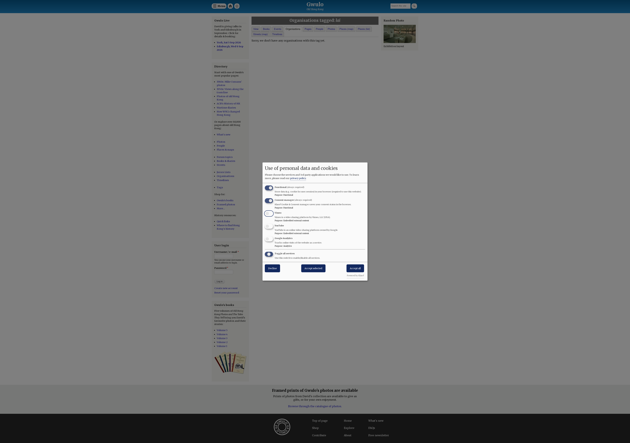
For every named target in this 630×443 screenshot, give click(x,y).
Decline (272, 268)
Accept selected (313, 268)
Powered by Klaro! (355, 275)
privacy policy (298, 178)
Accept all (355, 268)
